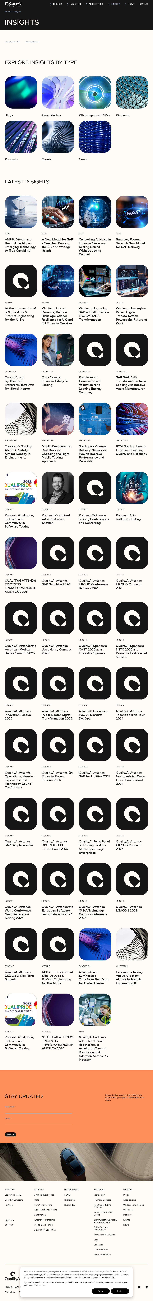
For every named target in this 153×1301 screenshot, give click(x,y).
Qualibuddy (69, 1205)
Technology (99, 1195)
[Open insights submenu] (109, 4)
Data (36, 1200)
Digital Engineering (43, 1225)
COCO (67, 1195)
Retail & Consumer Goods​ (103, 1213)
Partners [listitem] (9, 1205)
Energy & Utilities (102, 1254)
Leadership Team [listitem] (13, 1195)
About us (10, 1190)
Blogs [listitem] (126, 1195)
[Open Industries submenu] (68, 4)
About (131, 4)
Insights (17, 12)
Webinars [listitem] (127, 1210)
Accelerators (96, 4)
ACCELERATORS (71, 1190)
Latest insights (32, 42)
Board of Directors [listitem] (14, 1200)
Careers (9, 1220)
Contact (143, 4)
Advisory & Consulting (45, 1230)
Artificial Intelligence (44, 1195)
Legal (96, 1240)
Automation (40, 1215)
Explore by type (12, 42)
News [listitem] (126, 1225)
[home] (13, 4)
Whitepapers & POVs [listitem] (133, 1205)
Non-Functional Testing (45, 1210)
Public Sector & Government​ (101, 1228)
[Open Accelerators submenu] (87, 4)
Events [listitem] (126, 1220)
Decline (120, 1291)
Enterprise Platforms (44, 1220)
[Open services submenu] (51, 4)
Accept (101, 1291)
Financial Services (102, 1200)
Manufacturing (101, 1249)
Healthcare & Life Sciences (102, 1206)
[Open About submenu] (126, 4)
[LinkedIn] (146, 1287)
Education (98, 1245)
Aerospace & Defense (104, 1235)
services (57, 4)
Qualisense (69, 1200)
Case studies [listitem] (129, 1200)
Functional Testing (43, 1205)
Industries (75, 4)
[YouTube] (139, 1287)
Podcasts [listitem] (127, 1215)
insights (115, 4)
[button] (56, 4)
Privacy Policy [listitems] (10, 1292)
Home (8, 12)
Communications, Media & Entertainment (105, 1221)
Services (39, 1190)
